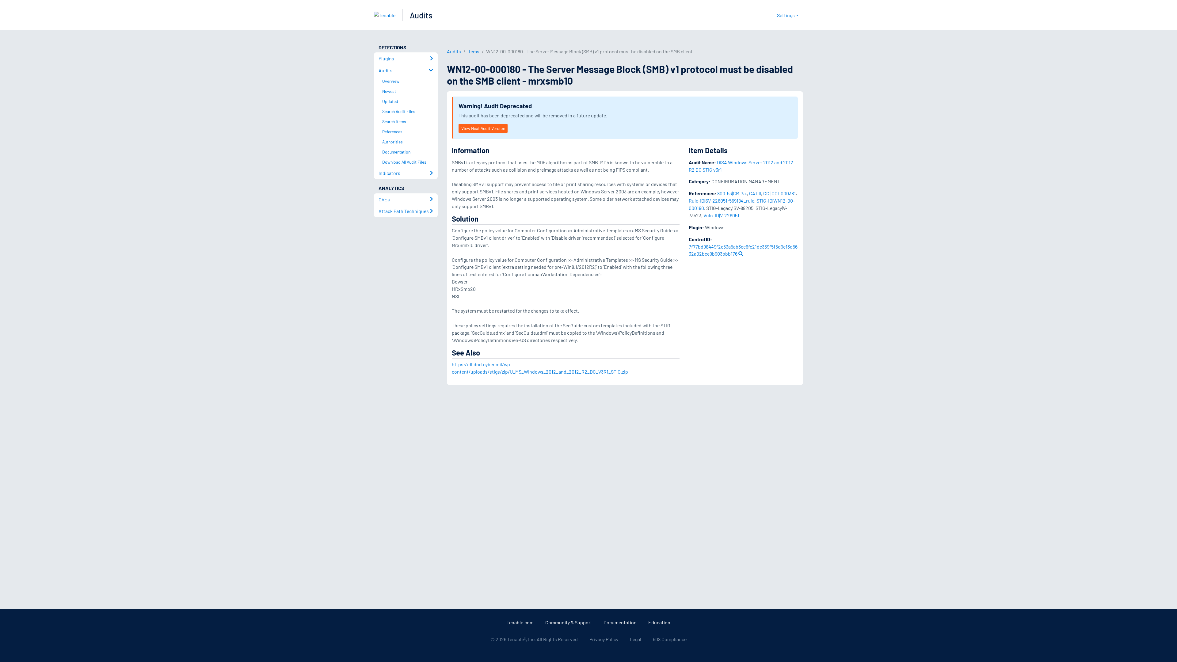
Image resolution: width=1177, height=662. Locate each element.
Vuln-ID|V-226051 (721, 215)
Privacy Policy (603, 639)
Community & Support (568, 622)
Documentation (620, 622)
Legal (635, 639)
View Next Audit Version (483, 128)
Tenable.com (520, 622)
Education (659, 622)
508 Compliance (670, 639)
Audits (421, 15)
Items (473, 51)
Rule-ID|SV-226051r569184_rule (721, 201)
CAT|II (755, 193)
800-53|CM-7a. (732, 193)
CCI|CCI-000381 (779, 193)
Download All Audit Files (404, 162)
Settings (786, 15)
